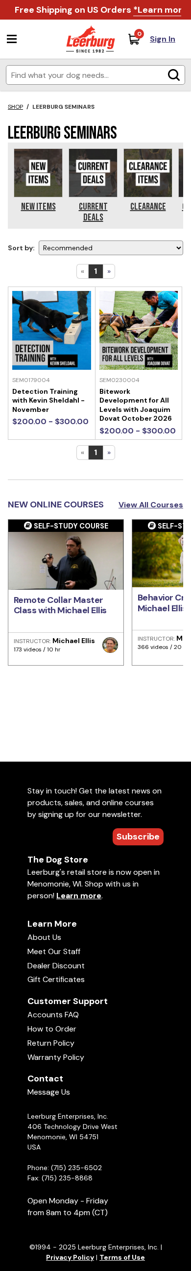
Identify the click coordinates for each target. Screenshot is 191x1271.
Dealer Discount (56, 965)
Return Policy (50, 1043)
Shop (15, 107)
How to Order (51, 1029)
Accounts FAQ (53, 1014)
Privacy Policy (70, 1257)
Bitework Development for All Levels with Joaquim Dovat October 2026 (135, 405)
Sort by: (21, 247)
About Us (44, 937)
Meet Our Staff (53, 951)
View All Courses (151, 505)
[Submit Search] (174, 75)
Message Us (48, 1092)
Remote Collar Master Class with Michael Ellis (60, 605)
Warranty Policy (55, 1057)
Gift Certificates (56, 979)
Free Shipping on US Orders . (102, 10)
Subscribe (138, 836)
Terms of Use (122, 1257)
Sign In (162, 39)
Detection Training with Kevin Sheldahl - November (48, 400)
